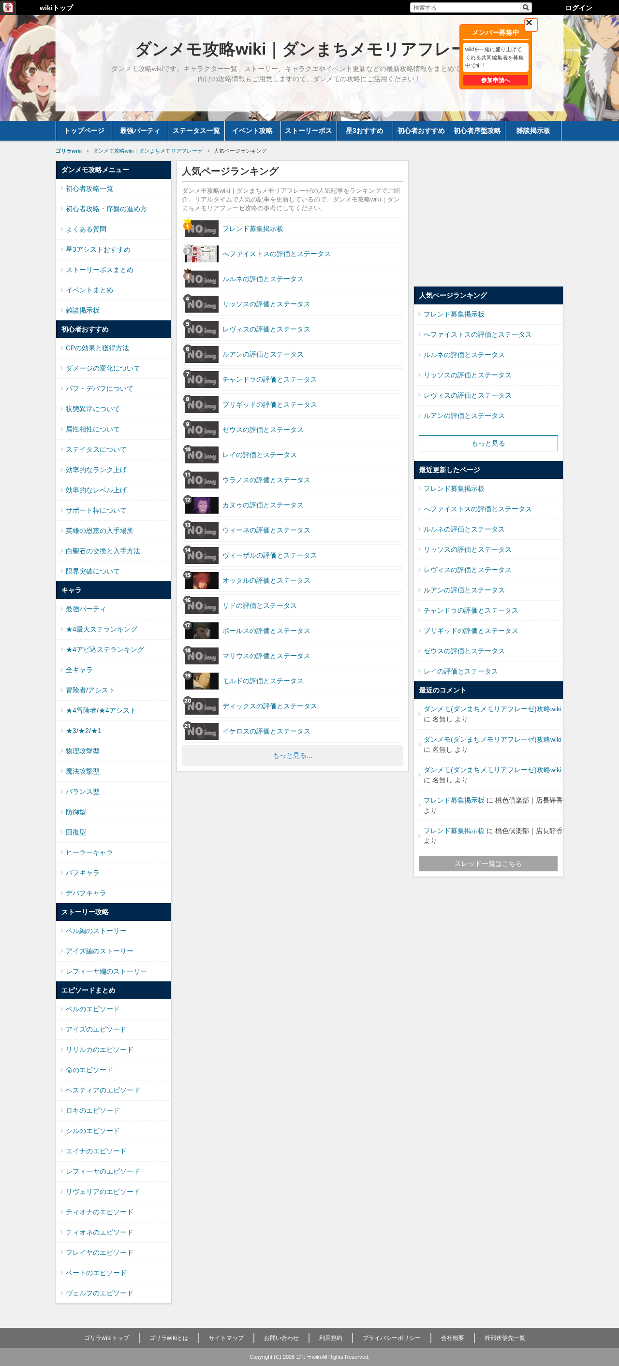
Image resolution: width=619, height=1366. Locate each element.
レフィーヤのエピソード (103, 1171)
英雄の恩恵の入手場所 (99, 530)
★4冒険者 (81, 710)
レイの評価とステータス (461, 671)
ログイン (578, 8)
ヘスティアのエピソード (103, 1090)
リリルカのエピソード (99, 1049)
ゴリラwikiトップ (106, 1338)
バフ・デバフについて (99, 388)
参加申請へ (495, 80)
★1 (96, 730)
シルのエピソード (93, 1131)
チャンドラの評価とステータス (471, 610)
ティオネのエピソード (99, 1232)
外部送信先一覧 (505, 1338)
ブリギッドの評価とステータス (471, 630)
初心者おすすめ (421, 130)
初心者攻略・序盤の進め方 (106, 209)
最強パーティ (140, 130)
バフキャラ (83, 873)
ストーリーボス (308, 130)
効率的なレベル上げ (96, 490)
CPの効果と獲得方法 (97, 348)
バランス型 (83, 791)
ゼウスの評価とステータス (464, 651)
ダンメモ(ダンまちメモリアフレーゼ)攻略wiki (492, 709)
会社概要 (452, 1338)
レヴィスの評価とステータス (468, 395)
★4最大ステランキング (101, 629)
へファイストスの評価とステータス (478, 334)
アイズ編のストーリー (99, 951)
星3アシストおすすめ (98, 249)
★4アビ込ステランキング (105, 649)
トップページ (84, 130)
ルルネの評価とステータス (464, 355)
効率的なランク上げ (96, 470)
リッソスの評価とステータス (468, 375)
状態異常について (93, 409)
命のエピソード (89, 1070)
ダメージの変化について (103, 368)
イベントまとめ (89, 290)
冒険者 (76, 690)
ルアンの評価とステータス (464, 415)
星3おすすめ (364, 130)
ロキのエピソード (93, 1110)
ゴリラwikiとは (169, 1338)
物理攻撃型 (83, 751)
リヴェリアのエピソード (103, 1191)
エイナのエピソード (96, 1151)
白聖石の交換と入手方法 (103, 551)
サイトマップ (226, 1338)
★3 (71, 730)
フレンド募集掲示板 (454, 314)
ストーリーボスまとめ (99, 269)
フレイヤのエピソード (99, 1252)
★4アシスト (117, 710)
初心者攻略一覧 (89, 188)
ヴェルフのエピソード (99, 1293)
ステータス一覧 (196, 130)
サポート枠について (96, 510)
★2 (83, 730)
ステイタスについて (96, 449)
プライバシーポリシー (392, 1338)
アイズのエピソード (96, 1029)
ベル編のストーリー (96, 931)
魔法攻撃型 (83, 771)
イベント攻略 (252, 130)
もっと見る (488, 443)
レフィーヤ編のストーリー (106, 971)
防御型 (76, 812)
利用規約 (330, 1338)
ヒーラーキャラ (89, 852)
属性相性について (93, 429)
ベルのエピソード (93, 1009)
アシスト (101, 690)
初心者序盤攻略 (477, 130)
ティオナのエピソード (99, 1212)
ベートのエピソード (96, 1273)
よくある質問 (86, 229)
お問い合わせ (281, 1338)
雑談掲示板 (533, 130)
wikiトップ (56, 8)
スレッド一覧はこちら (488, 863)
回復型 (76, 832)
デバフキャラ (86, 893)
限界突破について (93, 571)
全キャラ (79, 670)
